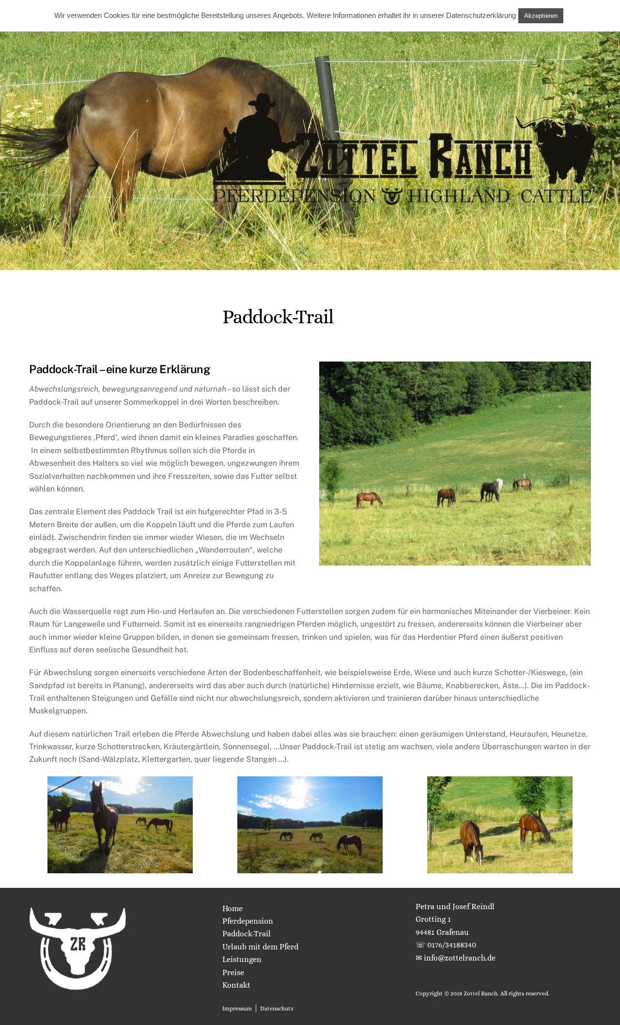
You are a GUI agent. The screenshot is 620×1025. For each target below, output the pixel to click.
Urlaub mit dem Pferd (260, 946)
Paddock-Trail (246, 933)
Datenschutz (277, 1008)
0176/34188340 (451, 944)
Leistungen (242, 959)
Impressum (237, 1008)
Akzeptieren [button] (541, 15)
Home (232, 908)
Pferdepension (247, 921)
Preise (233, 972)
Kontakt (236, 985)
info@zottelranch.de (460, 957)
